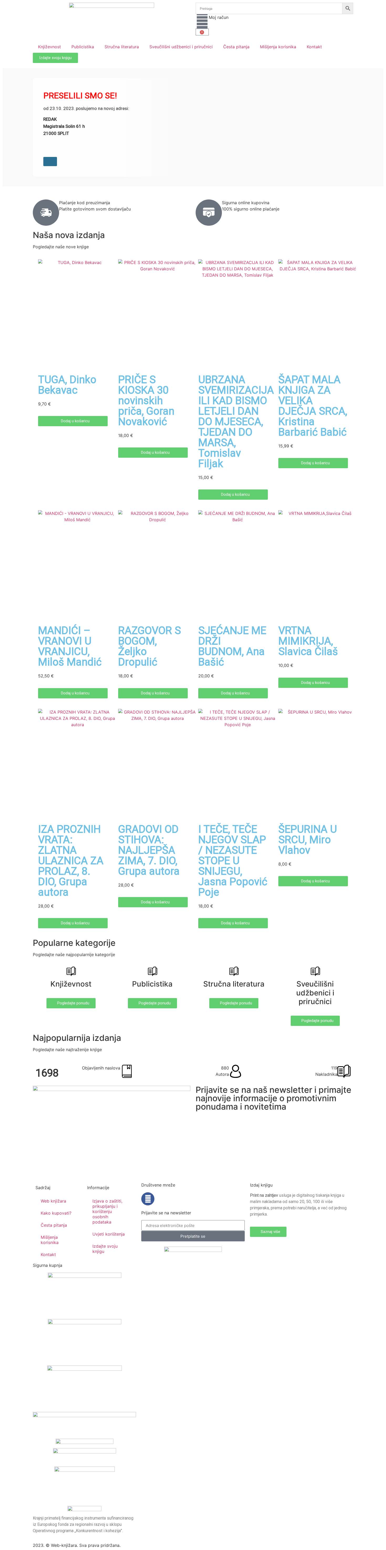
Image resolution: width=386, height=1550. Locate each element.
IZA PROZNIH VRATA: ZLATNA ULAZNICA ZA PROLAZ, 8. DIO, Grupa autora (70, 860)
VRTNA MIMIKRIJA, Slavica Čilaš (308, 641)
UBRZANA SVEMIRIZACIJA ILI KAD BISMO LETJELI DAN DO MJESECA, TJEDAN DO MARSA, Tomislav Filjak (236, 421)
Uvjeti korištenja (108, 1234)
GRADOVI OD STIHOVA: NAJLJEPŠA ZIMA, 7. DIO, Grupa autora (149, 850)
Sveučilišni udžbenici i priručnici (181, 46)
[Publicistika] (152, 971)
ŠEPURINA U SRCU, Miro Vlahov (307, 839)
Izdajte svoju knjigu (105, 1248)
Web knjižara (53, 1201)
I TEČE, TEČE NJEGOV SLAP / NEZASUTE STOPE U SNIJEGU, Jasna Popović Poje (232, 860)
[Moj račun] (202, 20)
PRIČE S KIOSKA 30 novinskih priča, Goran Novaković (146, 400)
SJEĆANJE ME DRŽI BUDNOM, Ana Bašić (232, 646)
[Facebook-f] (147, 1198)
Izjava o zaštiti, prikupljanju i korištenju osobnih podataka (107, 1211)
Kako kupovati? (56, 1213)
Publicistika (82, 46)
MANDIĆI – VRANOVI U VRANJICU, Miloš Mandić (70, 646)
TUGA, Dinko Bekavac (67, 384)
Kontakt (314, 46)
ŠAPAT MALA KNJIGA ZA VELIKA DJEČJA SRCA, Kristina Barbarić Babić (312, 405)
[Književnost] (70, 971)
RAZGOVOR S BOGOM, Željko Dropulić (149, 646)
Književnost (49, 46)
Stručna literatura (122, 46)
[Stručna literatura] (233, 971)
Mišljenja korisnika (278, 46)
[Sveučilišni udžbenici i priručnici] (315, 971)
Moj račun (218, 17)
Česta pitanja (236, 46)
